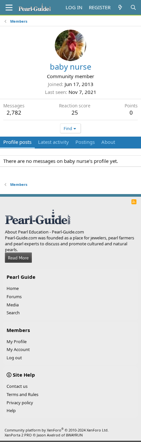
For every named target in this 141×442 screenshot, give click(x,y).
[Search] (133, 7)
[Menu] (9, 7)
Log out (14, 358)
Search (13, 313)
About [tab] (108, 142)
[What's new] (120, 7)
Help (11, 410)
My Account (18, 349)
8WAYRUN (74, 434)
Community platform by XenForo (57, 430)
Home (13, 288)
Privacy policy (20, 403)
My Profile (17, 341)
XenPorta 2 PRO (18, 434)
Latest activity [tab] (53, 142)
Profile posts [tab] (17, 142)
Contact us (17, 386)
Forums (14, 296)
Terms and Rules (22, 394)
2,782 (14, 112)
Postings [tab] (85, 142)
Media (13, 305)
